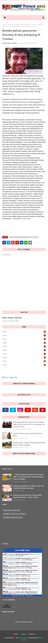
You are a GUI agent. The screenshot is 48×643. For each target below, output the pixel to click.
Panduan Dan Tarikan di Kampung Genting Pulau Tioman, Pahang (29, 444)
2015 (24, 361)
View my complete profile (10, 321)
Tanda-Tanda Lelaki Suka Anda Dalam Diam (27, 434)
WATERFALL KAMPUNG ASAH (12, 517)
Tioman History (21, 567)
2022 (24, 335)
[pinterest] (42, 410)
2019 (24, 346)
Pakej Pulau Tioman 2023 (11, 510)
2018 (24, 350)
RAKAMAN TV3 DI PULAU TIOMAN (14, 514)
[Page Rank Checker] (9, 377)
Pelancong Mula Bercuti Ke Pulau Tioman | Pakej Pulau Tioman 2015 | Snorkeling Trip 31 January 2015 (29, 424)
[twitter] (13, 410)
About (23, 634)
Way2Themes (22, 638)
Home (4, 24)
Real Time (21, 595)
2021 (24, 339)
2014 (24, 365)
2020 (24, 343)
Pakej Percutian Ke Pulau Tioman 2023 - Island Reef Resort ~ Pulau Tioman (27, 496)
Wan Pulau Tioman (9, 43)
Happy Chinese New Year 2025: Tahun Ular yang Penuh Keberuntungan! (28, 487)
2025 (24, 332)
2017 (24, 354)
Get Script (15, 595)
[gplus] (35, 410)
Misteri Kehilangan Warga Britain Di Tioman (22, 24)
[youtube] (28, 410)
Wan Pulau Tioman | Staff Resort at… (21, 559)
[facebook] (5, 410)
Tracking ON (29, 595)
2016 (24, 358)
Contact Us (32, 634)
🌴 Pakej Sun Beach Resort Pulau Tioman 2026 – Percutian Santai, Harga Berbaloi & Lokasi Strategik (28, 476)
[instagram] (20, 410)
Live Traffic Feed (22, 550)
